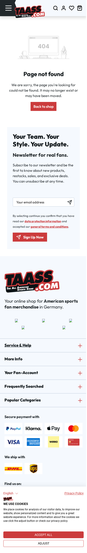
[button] (10, 493)
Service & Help (17, 345)
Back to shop (43, 106)
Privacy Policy (74, 493)
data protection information (43, 221)
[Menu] (8, 8)
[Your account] (64, 8)
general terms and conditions (49, 226)
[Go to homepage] (30, 11)
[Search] (56, 8)
